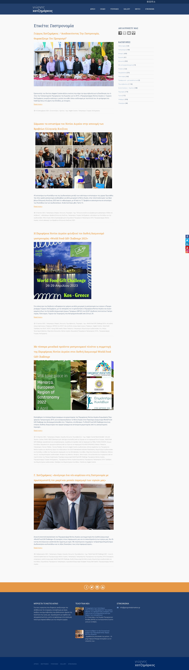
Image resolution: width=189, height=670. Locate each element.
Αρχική (36, 664)
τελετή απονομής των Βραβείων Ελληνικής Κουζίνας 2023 (57, 220)
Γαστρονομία (82, 110)
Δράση (92, 9)
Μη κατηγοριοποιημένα (125, 65)
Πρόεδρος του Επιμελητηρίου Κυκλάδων (67, 462)
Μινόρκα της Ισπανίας (66, 454)
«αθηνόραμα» (45, 215)
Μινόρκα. (76, 454)
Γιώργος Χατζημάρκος (93, 110)
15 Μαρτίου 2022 (41, 437)
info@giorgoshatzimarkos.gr (130, 607)
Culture (41, 439)
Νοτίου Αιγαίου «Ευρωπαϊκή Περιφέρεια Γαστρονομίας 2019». (80, 331)
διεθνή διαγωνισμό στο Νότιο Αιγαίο (81, 559)
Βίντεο (137, 9)
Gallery (127, 9)
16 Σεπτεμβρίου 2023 (42, 110)
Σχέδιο (102, 9)
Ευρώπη (63, 437)
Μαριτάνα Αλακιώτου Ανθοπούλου (96, 452)
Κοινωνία (62, 213)
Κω (101, 328)
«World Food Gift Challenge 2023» (96, 323)
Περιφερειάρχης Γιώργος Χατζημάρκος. (46, 459)
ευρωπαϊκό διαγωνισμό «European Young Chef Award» (82, 561)
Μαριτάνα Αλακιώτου (54, 331)
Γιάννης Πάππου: (47, 447)
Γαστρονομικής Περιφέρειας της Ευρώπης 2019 (91, 556)
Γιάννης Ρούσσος (57, 447)
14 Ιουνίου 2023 (40, 213)
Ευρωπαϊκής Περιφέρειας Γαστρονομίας (53, 561)
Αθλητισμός (122, 46)
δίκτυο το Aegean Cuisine (70, 447)
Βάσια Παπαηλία (68, 328)
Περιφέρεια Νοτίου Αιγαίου (96, 457)
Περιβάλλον (122, 72)
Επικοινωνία (149, 9)
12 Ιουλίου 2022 (40, 323)
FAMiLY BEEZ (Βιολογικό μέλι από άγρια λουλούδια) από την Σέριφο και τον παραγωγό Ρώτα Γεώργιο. (74, 439)
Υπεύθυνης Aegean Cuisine (88, 462)
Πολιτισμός (121, 76)
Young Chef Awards (57, 328)
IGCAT (49, 328)
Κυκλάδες (83, 452)
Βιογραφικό (45, 664)
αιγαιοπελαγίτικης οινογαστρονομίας (53, 442)
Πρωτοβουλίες (70, 323)
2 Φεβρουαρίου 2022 (42, 554)
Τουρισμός (69, 213)
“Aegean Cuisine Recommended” (95, 437)
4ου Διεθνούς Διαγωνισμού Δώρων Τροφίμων (78, 326)
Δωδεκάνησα (82, 447)
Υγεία (120, 95)
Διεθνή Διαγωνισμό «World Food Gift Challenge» (55, 559)
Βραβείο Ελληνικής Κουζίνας (58, 215)
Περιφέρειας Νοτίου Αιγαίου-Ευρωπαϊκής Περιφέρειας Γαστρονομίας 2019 (82, 459)
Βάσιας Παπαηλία (100, 444)
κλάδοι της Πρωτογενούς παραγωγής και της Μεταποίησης (61, 452)
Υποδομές (121, 99)
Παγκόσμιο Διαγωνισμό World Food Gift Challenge (72, 457)
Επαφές (56, 213)
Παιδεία (120, 69)
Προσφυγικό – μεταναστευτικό (128, 80)
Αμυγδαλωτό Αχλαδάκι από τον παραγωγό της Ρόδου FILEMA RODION (85, 442)
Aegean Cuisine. (73, 110)
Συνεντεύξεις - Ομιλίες (57, 110)
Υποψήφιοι (114, 9)
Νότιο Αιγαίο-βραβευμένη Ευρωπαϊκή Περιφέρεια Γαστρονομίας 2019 (72, 218)
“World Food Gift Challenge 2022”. (98, 554)
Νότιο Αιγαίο (46, 218)
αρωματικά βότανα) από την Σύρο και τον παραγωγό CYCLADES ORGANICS (72, 444)
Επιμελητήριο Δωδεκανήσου (90, 328)
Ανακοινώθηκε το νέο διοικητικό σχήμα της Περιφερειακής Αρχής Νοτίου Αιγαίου (97, 632)
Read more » (38, 104)
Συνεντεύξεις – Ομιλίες (126, 88)
